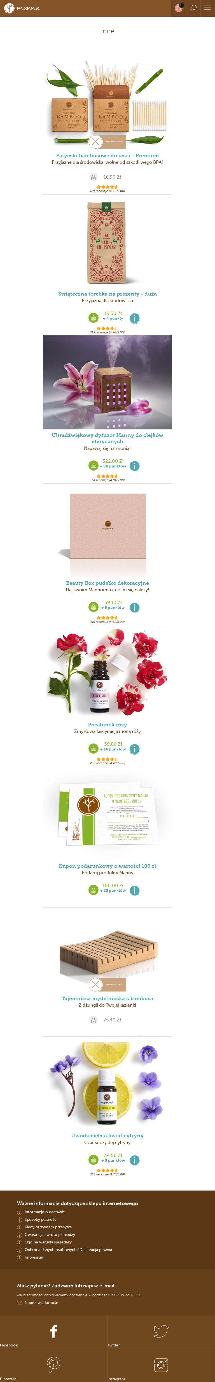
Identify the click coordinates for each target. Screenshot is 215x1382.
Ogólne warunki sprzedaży (48, 1242)
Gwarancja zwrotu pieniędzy (50, 1234)
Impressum (35, 1257)
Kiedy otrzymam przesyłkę (48, 1226)
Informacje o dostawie (45, 1211)
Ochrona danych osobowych (50, 1249)
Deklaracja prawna (96, 1249)
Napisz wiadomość (41, 1302)
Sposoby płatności (41, 1219)
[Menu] (207, 8)
